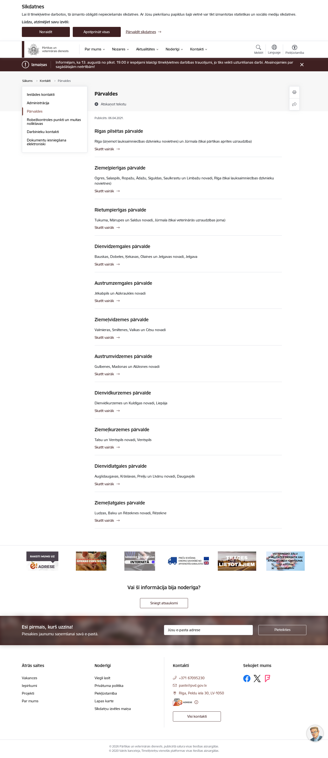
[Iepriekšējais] (33, 561)
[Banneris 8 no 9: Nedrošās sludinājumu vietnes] (139, 560)
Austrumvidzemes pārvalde (123, 356)
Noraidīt (45, 32)
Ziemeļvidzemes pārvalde (122, 319)
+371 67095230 (192, 678)
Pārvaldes (35, 111)
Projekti (28, 693)
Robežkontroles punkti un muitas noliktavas (54, 121)
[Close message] (301, 64)
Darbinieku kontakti (43, 131)
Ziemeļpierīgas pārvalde (120, 168)
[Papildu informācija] (196, 702)
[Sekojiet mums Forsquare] (267, 678)
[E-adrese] (182, 702)
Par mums (30, 701)
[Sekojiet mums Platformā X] (257, 678)
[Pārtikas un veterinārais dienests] (50, 49)
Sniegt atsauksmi (164, 603)
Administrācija (38, 103)
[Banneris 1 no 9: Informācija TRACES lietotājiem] (237, 560)
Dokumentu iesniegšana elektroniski (46, 142)
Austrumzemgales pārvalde (123, 283)
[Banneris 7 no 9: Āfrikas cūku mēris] (91, 560)
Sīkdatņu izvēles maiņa (113, 708)
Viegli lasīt (102, 678)
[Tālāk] (295, 561)
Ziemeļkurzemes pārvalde (122, 429)
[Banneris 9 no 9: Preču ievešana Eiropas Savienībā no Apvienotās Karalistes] (188, 560)
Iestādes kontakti (41, 94)
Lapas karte (104, 701)
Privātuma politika (109, 685)
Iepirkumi (29, 685)
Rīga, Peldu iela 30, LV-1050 (201, 693)
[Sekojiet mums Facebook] (246, 678)
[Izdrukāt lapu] (294, 92)
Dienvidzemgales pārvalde (122, 246)
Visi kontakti (197, 716)
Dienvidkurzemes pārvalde (123, 393)
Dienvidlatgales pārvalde (121, 466)
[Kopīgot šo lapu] (294, 104)
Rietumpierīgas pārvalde (120, 210)
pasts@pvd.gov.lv (193, 685)
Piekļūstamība (106, 693)
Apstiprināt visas (97, 32)
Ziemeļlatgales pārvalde (120, 503)
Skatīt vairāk (104, 149)
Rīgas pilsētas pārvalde (119, 131)
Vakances (29, 678)
